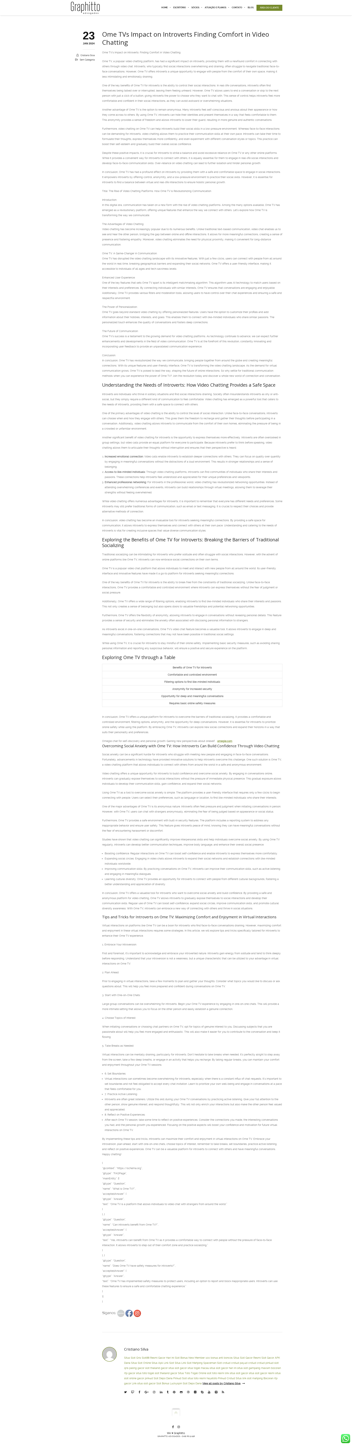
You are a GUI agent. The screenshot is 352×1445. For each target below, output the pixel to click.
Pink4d (222, 1378)
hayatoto (212, 1378)
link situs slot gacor (236, 1373)
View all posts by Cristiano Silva (221, 1383)
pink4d (269, 1362)
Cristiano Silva (87, 55)
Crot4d (231, 1378)
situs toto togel (145, 1373)
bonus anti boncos (222, 1357)
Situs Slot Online (141, 1362)
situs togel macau (198, 1368)
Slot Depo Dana (163, 1378)
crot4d (226, 1362)
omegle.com (224, 741)
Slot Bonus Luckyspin (169, 1383)
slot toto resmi (215, 1373)
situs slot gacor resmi (261, 1373)
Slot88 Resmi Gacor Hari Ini (158, 1357)
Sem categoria (87, 59)
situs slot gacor (177, 1368)
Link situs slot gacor (144, 1383)
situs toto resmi (197, 1378)
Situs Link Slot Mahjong (189, 1362)
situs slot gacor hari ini (223, 1368)
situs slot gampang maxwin (253, 1368)
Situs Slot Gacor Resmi (247, 1357)
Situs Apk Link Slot (163, 1362)
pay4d (243, 1362)
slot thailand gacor (156, 1368)
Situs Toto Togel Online (192, 1373)
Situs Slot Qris (132, 1357)
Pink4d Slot (180, 1378)
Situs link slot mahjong (249, 1378)
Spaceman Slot (212, 1362)
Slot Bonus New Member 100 (192, 1357)
